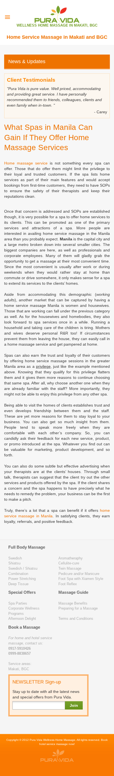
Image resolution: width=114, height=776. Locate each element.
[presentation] (7, 17)
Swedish (15, 558)
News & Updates (26, 61)
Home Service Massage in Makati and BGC (57, 37)
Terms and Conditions (75, 618)
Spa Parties (17, 603)
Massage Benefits (72, 603)
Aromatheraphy (70, 558)
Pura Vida (36, 739)
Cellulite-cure (68, 563)
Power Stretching (22, 579)
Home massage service (26, 163)
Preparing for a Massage (78, 608)
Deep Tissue (18, 584)
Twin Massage (69, 568)
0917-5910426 (19, 648)
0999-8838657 (19, 653)
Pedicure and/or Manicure (78, 574)
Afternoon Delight (22, 618)
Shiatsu (14, 563)
